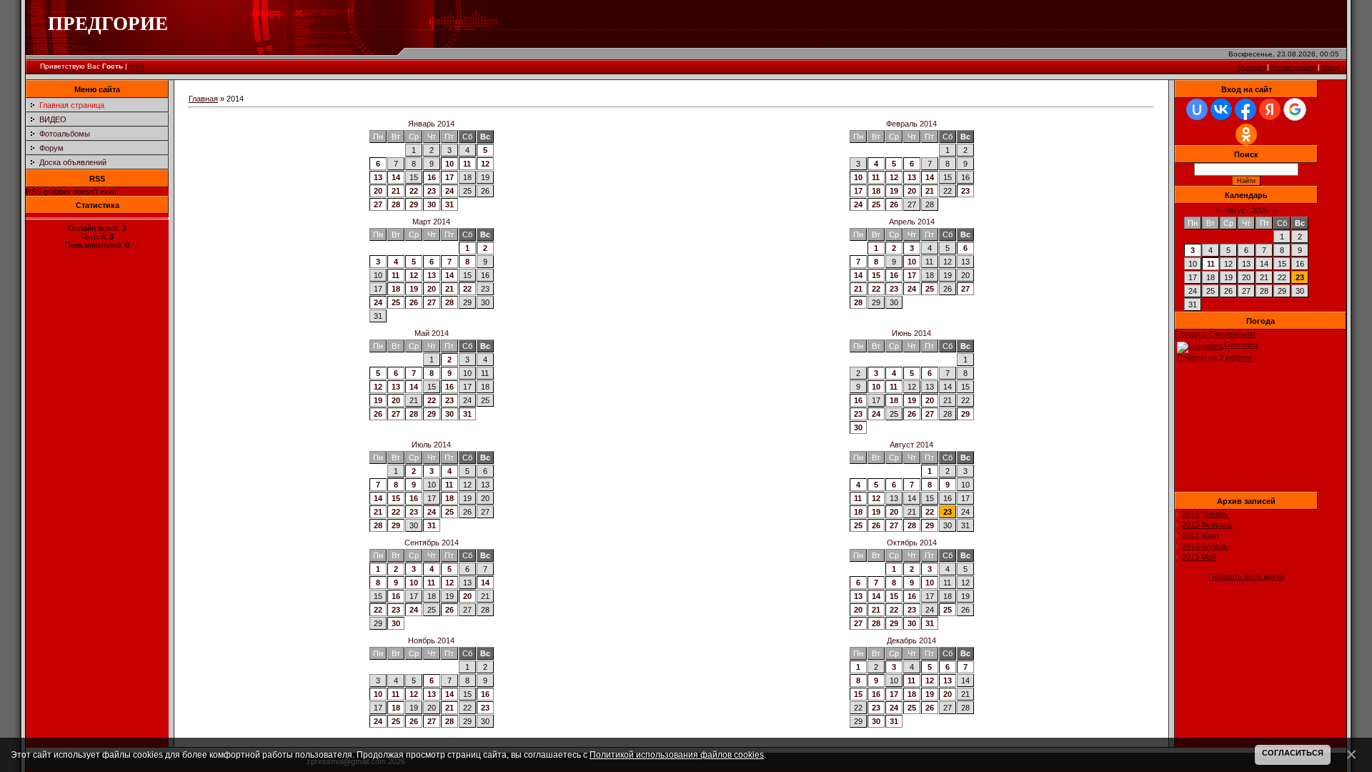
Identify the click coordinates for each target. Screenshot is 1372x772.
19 (894, 191)
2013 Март (1201, 535)
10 (449, 163)
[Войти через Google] (1294, 109)
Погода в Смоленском (1215, 334)
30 (431, 204)
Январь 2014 (431, 123)
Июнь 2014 (911, 333)
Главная (1251, 67)
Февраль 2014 (911, 123)
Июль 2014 (431, 444)
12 (485, 163)
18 (876, 191)
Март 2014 (431, 221)
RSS (136, 66)
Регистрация (1293, 67)
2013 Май (1199, 557)
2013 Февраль (1207, 524)
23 (431, 191)
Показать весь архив (1246, 576)
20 (378, 191)
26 (894, 204)
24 (449, 191)
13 (378, 177)
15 (876, 275)
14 (396, 177)
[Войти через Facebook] (1245, 109)
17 (449, 177)
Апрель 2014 (912, 221)
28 (396, 204)
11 (467, 163)
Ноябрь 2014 (431, 640)
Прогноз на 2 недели (1214, 357)
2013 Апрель (1205, 546)
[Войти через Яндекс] (1270, 109)
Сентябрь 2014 (431, 542)
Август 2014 (911, 444)
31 (449, 204)
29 (413, 204)
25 (876, 204)
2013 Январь (1205, 514)
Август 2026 (1246, 210)
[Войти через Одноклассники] (1246, 134)
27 (378, 204)
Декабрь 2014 (911, 640)
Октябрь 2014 (912, 542)
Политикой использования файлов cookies (677, 754)
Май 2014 (431, 333)
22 (413, 191)
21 (396, 191)
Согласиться (1292, 752)
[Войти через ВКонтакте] (1221, 109)
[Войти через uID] (1197, 109)
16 (431, 177)
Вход (1330, 67)
